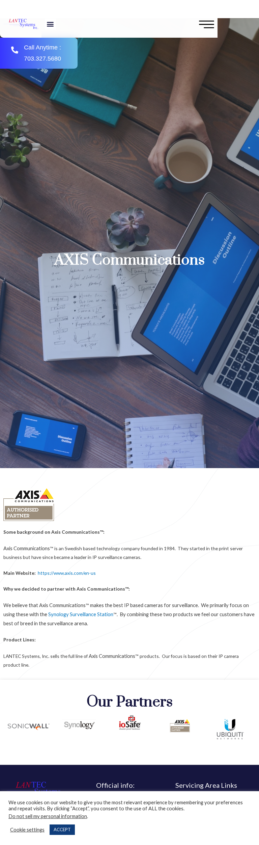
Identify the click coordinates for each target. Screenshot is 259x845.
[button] (50, 24)
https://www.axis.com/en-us (67, 573)
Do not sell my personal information (47, 816)
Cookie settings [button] (27, 830)
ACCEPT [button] (62, 829)
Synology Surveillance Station (80, 614)
